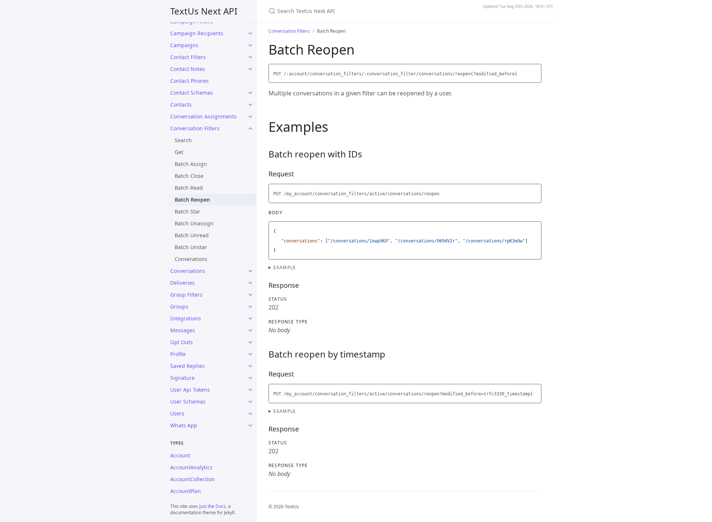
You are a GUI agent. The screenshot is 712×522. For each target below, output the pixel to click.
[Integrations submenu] (250, 318)
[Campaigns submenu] (250, 45)
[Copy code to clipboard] (534, 71)
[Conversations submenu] (250, 271)
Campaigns (184, 45)
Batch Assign (191, 163)
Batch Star (187, 211)
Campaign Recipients (196, 33)
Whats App (183, 425)
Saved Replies (187, 365)
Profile (178, 354)
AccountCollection (192, 479)
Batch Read (189, 187)
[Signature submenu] (250, 378)
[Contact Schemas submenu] (250, 93)
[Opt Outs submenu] (250, 342)
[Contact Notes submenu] (250, 69)
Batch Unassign (194, 223)
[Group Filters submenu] (250, 295)
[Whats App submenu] (250, 425)
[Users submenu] (250, 414)
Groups (179, 306)
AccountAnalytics (191, 467)
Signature (182, 377)
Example (284, 267)
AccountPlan (185, 491)
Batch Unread (192, 235)
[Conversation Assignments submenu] (250, 117)
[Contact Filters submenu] (250, 57)
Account (180, 455)
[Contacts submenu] (250, 105)
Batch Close (189, 175)
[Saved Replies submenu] (250, 366)
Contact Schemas (191, 92)
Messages (182, 330)
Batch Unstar (191, 247)
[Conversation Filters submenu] (250, 128)
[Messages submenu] (250, 330)
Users (177, 413)
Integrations (185, 318)
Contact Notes (187, 68)
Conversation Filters (195, 128)
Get (179, 152)
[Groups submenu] (250, 307)
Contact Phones (189, 80)
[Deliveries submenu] (250, 283)
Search (183, 140)
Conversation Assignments (203, 116)
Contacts (181, 104)
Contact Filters (188, 57)
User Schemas (187, 401)
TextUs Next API (203, 11)
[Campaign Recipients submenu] (250, 33)
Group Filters (186, 294)
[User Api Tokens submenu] (250, 390)
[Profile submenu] (250, 354)
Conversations (187, 270)
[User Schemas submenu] (250, 402)
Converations (191, 258)
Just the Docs (212, 506)
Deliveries (182, 282)
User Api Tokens (190, 389)
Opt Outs (181, 342)
